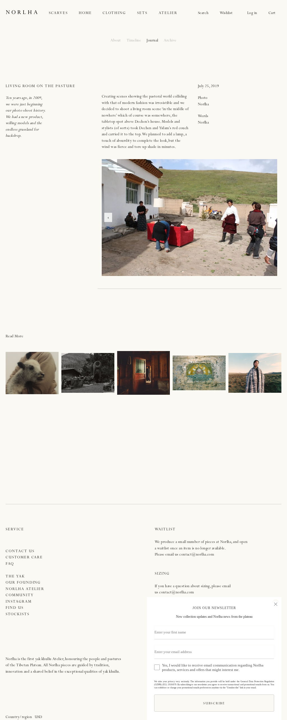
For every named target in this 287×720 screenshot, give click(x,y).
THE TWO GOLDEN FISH (199, 373)
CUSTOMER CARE (24, 558)
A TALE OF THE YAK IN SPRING (32, 373)
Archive (170, 41)
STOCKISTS (17, 614)
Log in (252, 13)
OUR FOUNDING (23, 583)
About (115, 41)
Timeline (134, 41)
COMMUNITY (20, 595)
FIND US (15, 608)
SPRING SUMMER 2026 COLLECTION (255, 373)
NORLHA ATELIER (25, 589)
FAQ (10, 564)
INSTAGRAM (19, 602)
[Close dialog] (275, 603)
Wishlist (228, 13)
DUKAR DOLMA (143, 373)
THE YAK (15, 577)
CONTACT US (20, 551)
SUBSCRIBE (214, 704)
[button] (64, 13)
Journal (152, 41)
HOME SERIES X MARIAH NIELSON (88, 373)
